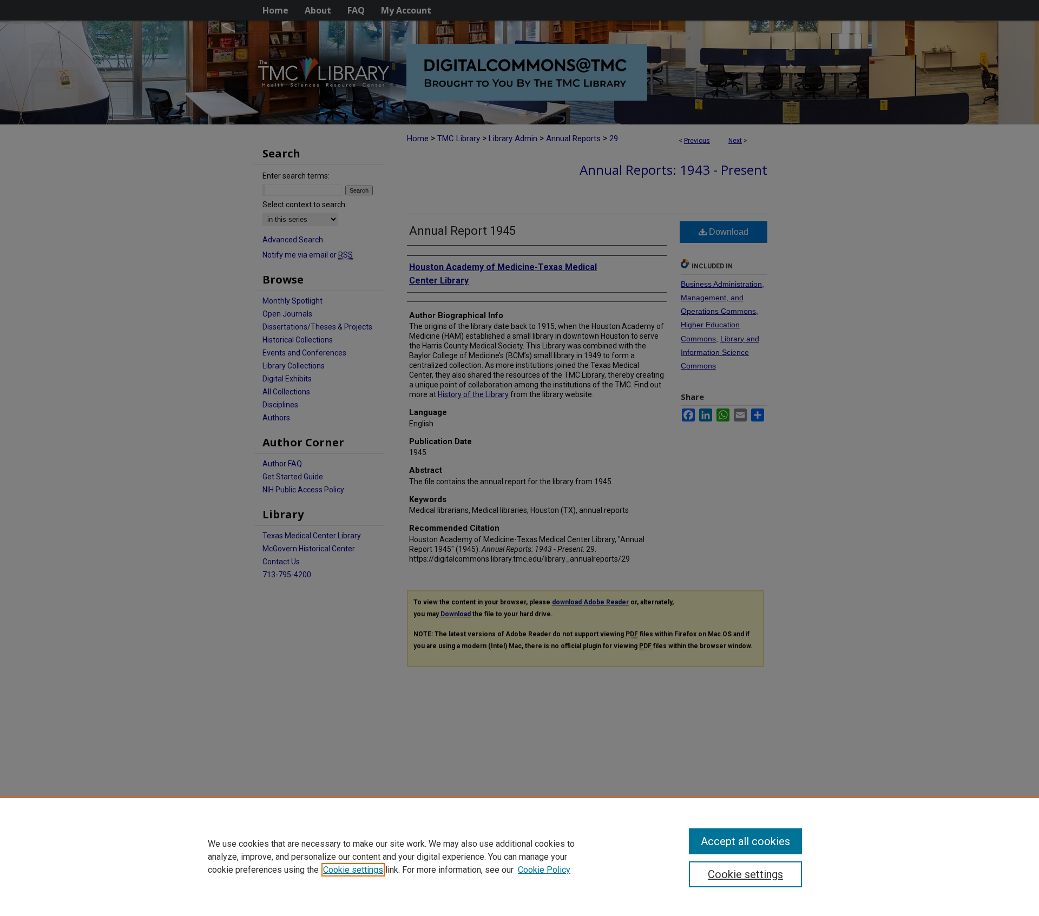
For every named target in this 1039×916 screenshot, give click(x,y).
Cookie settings (353, 870)
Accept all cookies (745, 841)
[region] (519, 856)
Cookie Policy (544, 870)
